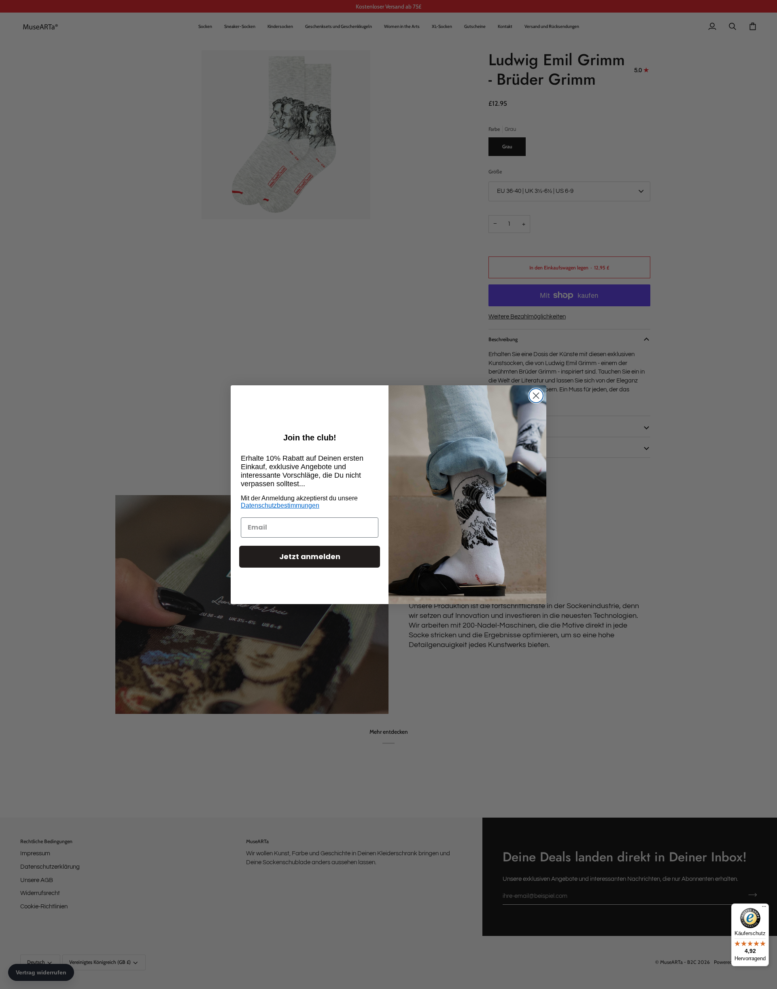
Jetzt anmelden (309, 556)
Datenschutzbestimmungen (280, 505)
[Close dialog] (536, 396)
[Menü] (764, 908)
